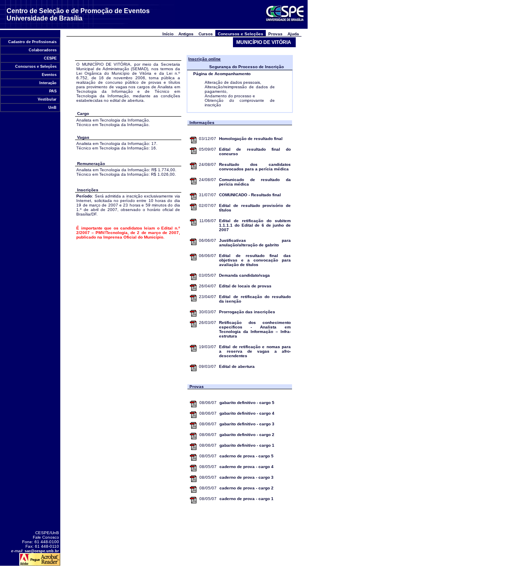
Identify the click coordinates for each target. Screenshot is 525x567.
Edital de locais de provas (245, 286)
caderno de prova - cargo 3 (246, 477)
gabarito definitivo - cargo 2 (246, 434)
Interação (48, 83)
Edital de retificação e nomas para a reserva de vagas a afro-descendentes (254, 351)
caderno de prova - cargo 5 (246, 456)
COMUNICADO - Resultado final (250, 195)
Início (168, 34)
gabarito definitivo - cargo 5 (246, 402)
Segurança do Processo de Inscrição (246, 66)
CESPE (50, 58)
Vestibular (47, 99)
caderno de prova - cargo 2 (246, 488)
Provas (275, 34)
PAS (53, 91)
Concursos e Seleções (36, 66)
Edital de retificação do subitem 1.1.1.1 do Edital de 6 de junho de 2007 (254, 225)
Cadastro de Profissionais (32, 42)
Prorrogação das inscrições (247, 312)
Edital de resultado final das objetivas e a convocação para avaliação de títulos (254, 260)
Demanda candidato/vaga (244, 275)
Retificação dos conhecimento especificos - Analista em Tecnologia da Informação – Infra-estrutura (254, 329)
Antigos (186, 34)
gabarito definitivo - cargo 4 (246, 413)
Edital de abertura (237, 366)
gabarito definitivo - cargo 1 (246, 445)
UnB (52, 108)
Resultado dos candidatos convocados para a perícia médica (254, 166)
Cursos (205, 34)
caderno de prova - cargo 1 (246, 498)
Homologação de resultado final (251, 138)
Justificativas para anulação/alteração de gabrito (254, 242)
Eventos (49, 75)
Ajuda (293, 34)
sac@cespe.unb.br (42, 551)
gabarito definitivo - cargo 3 (246, 424)
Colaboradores (42, 50)
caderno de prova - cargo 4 (246, 466)
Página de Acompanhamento (222, 73)
